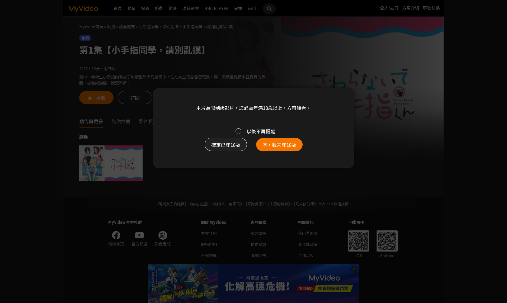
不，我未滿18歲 (279, 144)
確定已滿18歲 (225, 144)
